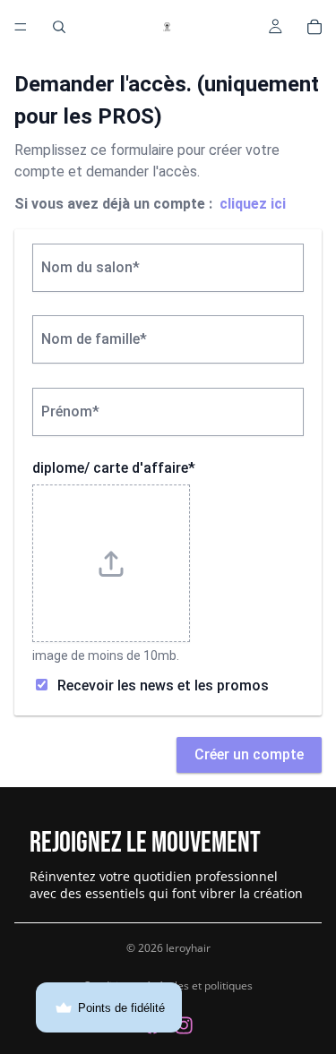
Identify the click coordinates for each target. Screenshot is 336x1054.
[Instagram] (183, 1025)
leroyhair (188, 947)
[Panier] (314, 27)
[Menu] (20, 26)
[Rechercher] (59, 27)
